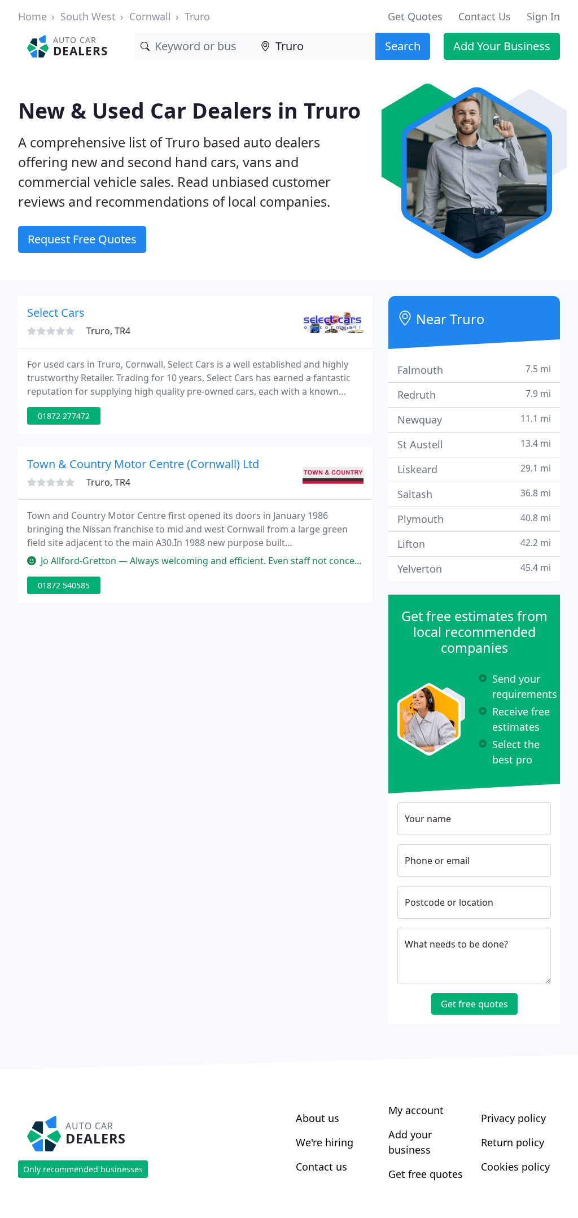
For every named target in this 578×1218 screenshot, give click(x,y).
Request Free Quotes (82, 239)
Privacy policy (513, 1118)
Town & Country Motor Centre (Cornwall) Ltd (143, 464)
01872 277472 (64, 416)
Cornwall (150, 16)
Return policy (512, 1142)
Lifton (474, 543)
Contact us (321, 1166)
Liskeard (474, 469)
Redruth (474, 394)
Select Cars (56, 312)
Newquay (474, 419)
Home (32, 16)
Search (403, 46)
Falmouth (474, 370)
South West (88, 16)
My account (416, 1110)
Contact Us (484, 16)
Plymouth (474, 519)
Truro (197, 16)
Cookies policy (515, 1166)
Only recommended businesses (83, 1169)
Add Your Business (501, 46)
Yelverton (474, 568)
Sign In (543, 16)
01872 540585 (64, 585)
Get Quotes (415, 16)
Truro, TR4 (108, 331)
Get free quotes (474, 1004)
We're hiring (324, 1142)
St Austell (474, 444)
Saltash (474, 494)
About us (317, 1118)
